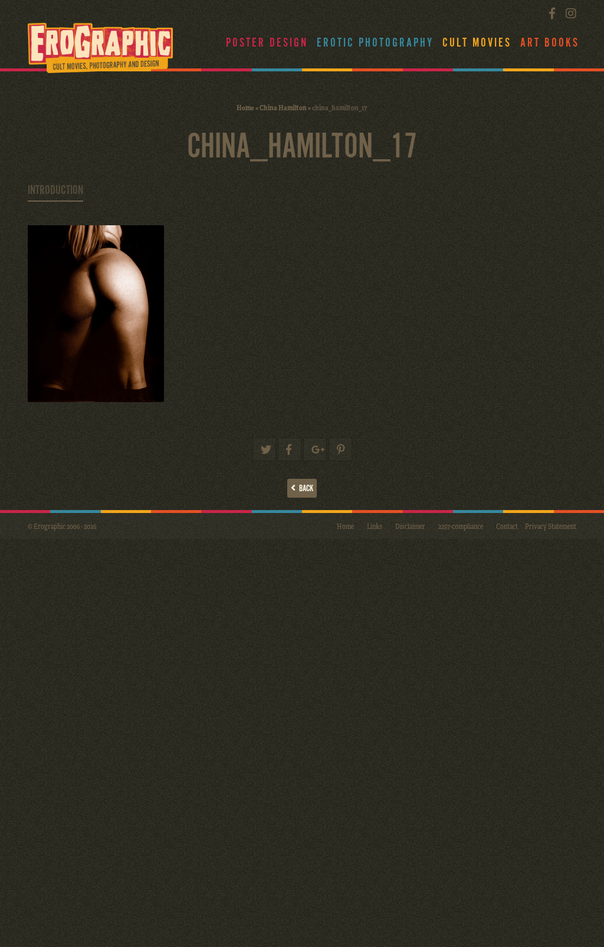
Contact (507, 526)
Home (245, 107)
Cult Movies (476, 43)
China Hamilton (283, 107)
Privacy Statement (550, 526)
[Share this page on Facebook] (289, 449)
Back (304, 488)
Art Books (549, 43)
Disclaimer (410, 526)
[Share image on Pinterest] (340, 449)
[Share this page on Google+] (315, 449)
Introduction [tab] (55, 190)
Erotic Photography (375, 43)
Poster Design (267, 43)
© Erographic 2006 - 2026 (62, 526)
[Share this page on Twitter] (264, 449)
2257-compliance (460, 526)
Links (374, 526)
